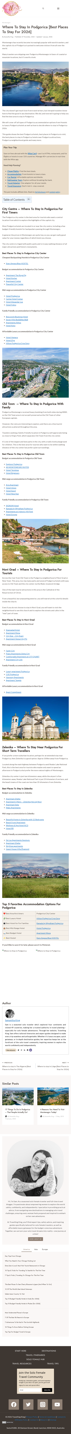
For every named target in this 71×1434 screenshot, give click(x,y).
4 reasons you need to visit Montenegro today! (52, 1111)
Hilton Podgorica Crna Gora (17, 343)
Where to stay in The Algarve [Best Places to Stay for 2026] (16, 1066)
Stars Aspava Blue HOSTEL (17, 263)
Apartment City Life (14, 659)
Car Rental (11, 177)
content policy (54, 192)
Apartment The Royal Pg (16, 275)
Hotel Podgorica (13, 296)
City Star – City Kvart (14, 636)
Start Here (20, 1351)
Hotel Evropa (11, 514)
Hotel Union (11, 488)
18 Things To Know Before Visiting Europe (19, 1327)
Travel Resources (22, 1363)
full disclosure (40, 192)
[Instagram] (21, 1050)
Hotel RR (10, 828)
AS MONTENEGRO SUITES (17, 467)
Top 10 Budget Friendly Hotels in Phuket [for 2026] (22, 1304)
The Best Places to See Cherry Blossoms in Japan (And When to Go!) (28, 1284)
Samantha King (8, 37)
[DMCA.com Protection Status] (35, 1422)
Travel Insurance (14, 186)
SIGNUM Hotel (12, 505)
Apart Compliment (13, 692)
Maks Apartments (13, 808)
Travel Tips (53, 1363)
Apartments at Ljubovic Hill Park (19, 511)
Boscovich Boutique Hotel (17, 317)
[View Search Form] (43, 8)
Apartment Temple (13, 680)
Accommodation (14, 174)
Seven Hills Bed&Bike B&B (17, 320)
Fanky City (10, 651)
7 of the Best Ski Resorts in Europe (17, 1318)
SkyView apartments (14, 846)
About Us (44, 1420)
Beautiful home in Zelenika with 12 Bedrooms (25, 819)
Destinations (49, 1351)
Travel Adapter (13, 183)
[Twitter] (18, 1050)
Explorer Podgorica (14, 464)
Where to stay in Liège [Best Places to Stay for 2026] (53, 1066)
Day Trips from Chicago (13, 1256)
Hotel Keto (10, 325)
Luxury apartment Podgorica (18, 671)
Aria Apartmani (12, 485)
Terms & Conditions (47, 1417)
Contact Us (34, 1420)
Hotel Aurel (11, 491)
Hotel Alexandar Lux (14, 302)
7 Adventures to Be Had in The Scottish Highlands (22, 1322)
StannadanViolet (13, 630)
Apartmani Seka (12, 805)
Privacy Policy (32, 1417)
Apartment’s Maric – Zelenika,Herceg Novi (24, 802)
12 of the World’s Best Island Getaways (18, 1289)
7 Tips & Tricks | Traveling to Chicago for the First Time (24, 1275)
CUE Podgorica (12, 674)
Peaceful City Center (14, 284)
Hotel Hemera (12, 337)
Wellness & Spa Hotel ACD (17, 825)
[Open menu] (58, 8)
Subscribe (47, 1390)
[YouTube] (57, 1404)
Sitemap (53, 1420)
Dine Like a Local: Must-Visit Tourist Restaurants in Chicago (25, 1266)
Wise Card (32, 153)
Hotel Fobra (11, 305)
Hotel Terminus (12, 470)
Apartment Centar (13, 281)
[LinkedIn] (24, 1050)
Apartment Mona (13, 633)
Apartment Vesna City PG (16, 639)
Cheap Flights (13, 171)
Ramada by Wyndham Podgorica (19, 508)
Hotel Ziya (10, 340)
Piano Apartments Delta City (18, 654)
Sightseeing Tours (14, 180)
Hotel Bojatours (12, 473)
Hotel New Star (12, 494)
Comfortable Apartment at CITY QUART (22, 656)
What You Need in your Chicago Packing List (20, 1261)
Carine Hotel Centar (14, 299)
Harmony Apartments (15, 677)
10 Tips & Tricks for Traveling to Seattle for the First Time (25, 1271)
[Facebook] (27, 1050)
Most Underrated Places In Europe (16, 1313)
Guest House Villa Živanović (17, 849)
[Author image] (6, 1116)
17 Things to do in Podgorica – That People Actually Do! (17, 1111)
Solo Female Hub (35, 1359)
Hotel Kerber (11, 278)
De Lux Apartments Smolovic (18, 840)
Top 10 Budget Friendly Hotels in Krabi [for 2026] (22, 1299)
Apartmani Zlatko (13, 799)
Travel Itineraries (35, 1355)
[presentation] (18, 1096)
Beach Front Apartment (15, 822)
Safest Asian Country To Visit (15, 1294)
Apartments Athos (13, 322)
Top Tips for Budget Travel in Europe (17, 1332)
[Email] (30, 1050)
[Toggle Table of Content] (28, 199)
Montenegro (6, 23)
